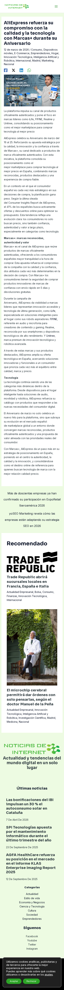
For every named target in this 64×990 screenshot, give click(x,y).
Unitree (50, 335)
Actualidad (32, 893)
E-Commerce (22, 53)
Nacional (9, 64)
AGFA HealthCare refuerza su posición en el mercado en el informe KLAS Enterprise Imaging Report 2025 (31, 863)
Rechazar (31, 981)
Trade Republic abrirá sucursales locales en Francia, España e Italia (28, 582)
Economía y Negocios (32, 902)
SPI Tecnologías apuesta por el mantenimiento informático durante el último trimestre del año (29, 833)
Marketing (48, 60)
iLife (52, 310)
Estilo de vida (32, 898)
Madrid (36, 60)
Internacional (23, 60)
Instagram (32, 948)
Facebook (32, 936)
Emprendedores (40, 53)
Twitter (32, 944)
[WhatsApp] (29, 70)
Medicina (12, 721)
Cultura (32, 910)
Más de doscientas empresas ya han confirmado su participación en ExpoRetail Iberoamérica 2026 (32, 494)
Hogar (54, 53)
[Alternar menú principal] (56, 6)
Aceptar (14, 981)
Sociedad (32, 914)
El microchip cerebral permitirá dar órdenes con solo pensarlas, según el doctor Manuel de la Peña (31, 697)
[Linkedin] (21, 70)
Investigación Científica (32, 717)
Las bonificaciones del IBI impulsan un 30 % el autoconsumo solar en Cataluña (30, 806)
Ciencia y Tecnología (32, 906)
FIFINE (53, 319)
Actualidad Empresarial (20, 591)
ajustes (49, 974)
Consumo (36, 49)
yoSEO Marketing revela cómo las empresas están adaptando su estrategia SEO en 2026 (32, 514)
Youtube (32, 940)
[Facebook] (5, 70)
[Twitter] (13, 70)
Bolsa (38, 591)
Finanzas (12, 596)
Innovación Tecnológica (18, 56)
